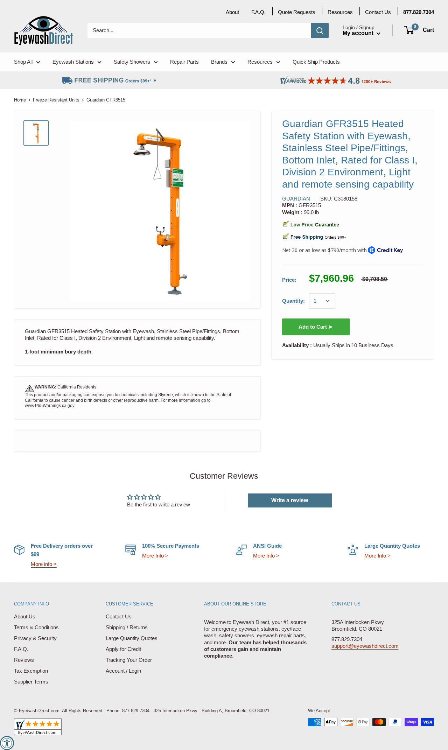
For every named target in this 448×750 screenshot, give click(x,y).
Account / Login (123, 671)
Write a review (289, 500)
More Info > (155, 556)
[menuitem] (418, 12)
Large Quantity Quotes (132, 638)
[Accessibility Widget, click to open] (7, 743)
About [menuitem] (232, 12)
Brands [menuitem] (219, 62)
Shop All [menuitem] (23, 62)
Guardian (296, 199)
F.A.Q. (21, 649)
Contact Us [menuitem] (378, 12)
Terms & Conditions (36, 627)
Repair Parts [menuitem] (184, 62)
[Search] (320, 30)
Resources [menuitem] (260, 62)
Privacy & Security (35, 638)
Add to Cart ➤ (316, 327)
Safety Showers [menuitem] (132, 62)
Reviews (24, 660)
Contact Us (119, 616)
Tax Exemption (31, 671)
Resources (340, 12)
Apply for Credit (123, 649)
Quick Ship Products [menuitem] (316, 62)
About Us (24, 616)
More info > (44, 564)
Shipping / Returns (127, 627)
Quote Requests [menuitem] (296, 12)
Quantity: (293, 301)
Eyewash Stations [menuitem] (73, 62)
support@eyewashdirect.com (365, 646)
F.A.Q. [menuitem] (258, 12)
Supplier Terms (31, 682)
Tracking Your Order (129, 660)
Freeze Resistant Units (56, 100)
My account (359, 33)
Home (20, 100)
